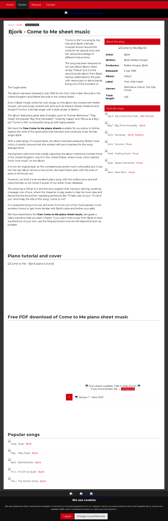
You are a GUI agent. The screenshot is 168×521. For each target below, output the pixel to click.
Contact (50, 4)
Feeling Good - (127, 153)
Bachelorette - (29, 462)
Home (9, 4)
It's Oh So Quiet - (31, 471)
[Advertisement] (35, 62)
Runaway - (129, 134)
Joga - (25, 443)
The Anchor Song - (32, 481)
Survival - (123, 144)
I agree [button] (67, 516)
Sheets (22, 4)
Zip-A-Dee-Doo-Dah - (134, 116)
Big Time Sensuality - (130, 125)
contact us (128, 388)
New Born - (125, 172)
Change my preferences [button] (91, 516)
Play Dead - (28, 453)
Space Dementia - (129, 162)
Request (36, 4)
